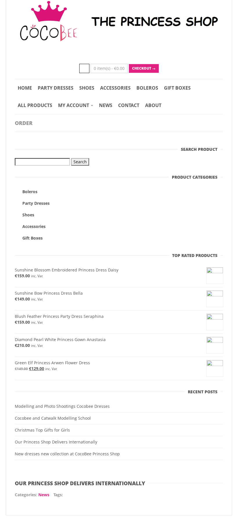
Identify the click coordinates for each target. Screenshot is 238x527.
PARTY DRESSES (55, 88)
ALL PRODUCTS (35, 105)
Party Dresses (36, 203)
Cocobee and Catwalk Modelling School (53, 418)
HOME (25, 88)
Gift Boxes (32, 238)
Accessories (34, 226)
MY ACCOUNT (74, 105)
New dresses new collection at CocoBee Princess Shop (67, 454)
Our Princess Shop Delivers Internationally (56, 442)
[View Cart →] (84, 68)
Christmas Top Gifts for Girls (42, 430)
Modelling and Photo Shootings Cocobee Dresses (62, 406)
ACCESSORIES (115, 88)
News (43, 494)
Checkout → (144, 68)
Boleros (29, 191)
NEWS (105, 105)
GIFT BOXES (177, 88)
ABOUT (153, 105)
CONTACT (128, 105)
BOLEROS (147, 88)
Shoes (28, 215)
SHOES (86, 88)
